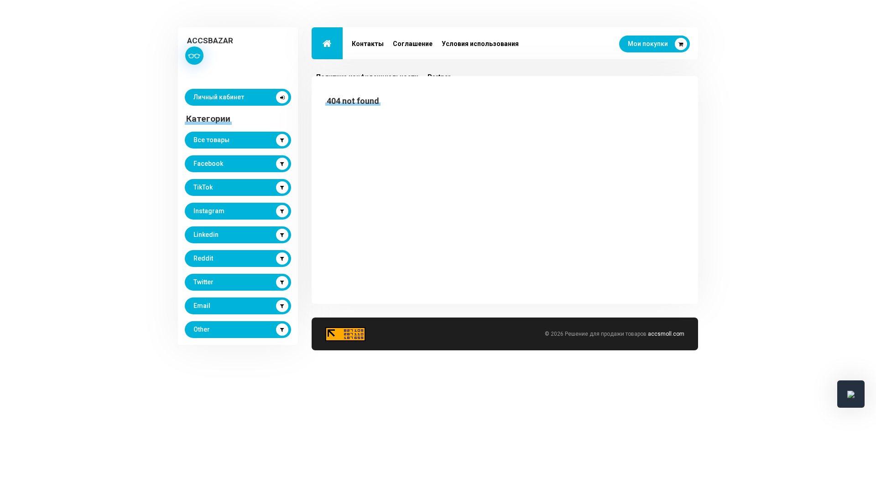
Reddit (203, 258)
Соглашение (413, 43)
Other (201, 329)
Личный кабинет (218, 97)
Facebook (208, 163)
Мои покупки (648, 43)
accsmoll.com (666, 334)
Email (201, 305)
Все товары (211, 140)
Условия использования (480, 43)
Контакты (368, 43)
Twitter (203, 282)
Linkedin (206, 234)
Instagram (208, 211)
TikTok (203, 187)
